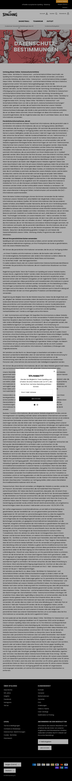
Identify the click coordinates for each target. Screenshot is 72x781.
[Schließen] (54, 371)
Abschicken (36, 399)
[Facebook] (34, 404)
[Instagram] (37, 404)
